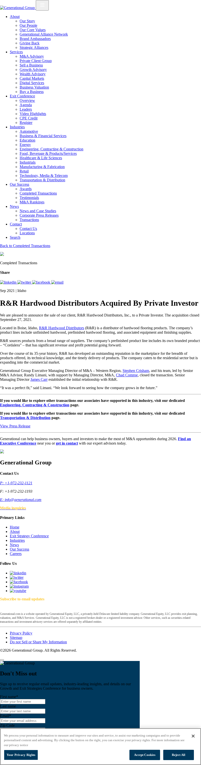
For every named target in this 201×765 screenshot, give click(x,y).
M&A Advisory (32, 56)
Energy (25, 145)
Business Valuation (34, 87)
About (15, 16)
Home (14, 527)
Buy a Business (32, 92)
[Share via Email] (57, 282)
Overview (27, 100)
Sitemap (16, 637)
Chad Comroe (127, 375)
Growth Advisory (33, 69)
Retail (24, 171)
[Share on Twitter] (24, 282)
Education (27, 140)
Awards (26, 189)
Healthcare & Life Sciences (41, 158)
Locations (27, 233)
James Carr (39, 379)
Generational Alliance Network (44, 34)
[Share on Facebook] (41, 282)
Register (26, 122)
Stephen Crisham (136, 371)
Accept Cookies (145, 755)
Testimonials (29, 198)
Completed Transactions (38, 193)
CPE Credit (29, 118)
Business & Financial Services (43, 136)
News (14, 206)
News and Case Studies (38, 211)
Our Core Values (33, 30)
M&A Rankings (32, 202)
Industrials (28, 162)
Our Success (19, 184)
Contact (16, 224)
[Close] (2, 660)
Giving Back (29, 43)
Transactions (29, 220)
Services (16, 52)
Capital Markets (32, 78)
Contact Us (28, 228)
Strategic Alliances (34, 47)
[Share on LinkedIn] (8, 282)
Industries (17, 127)
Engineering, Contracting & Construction (51, 149)
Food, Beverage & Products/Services (48, 153)
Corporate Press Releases (39, 215)
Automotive (29, 131)
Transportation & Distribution (42, 180)
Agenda (26, 105)
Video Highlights (33, 114)
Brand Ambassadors (35, 39)
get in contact (67, 443)
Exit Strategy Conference (29, 536)
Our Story (27, 21)
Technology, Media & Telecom (44, 175)
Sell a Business (31, 65)
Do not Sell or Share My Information (38, 642)
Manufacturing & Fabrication (42, 167)
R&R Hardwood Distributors (61, 328)
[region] (100, 746)
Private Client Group (36, 61)
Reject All (178, 755)
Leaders (26, 109)
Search (15, 237)
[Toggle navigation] (42, 5)
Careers (16, 554)
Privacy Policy (21, 633)
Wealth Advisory (33, 74)
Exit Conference (22, 96)
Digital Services (32, 83)
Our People (28, 25)
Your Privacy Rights (21, 755)
